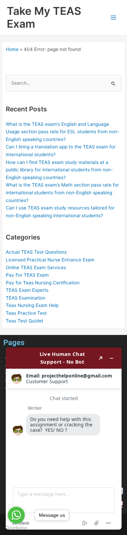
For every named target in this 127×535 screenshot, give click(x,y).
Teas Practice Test (26, 313)
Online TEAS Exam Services (36, 267)
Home (12, 49)
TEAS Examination (25, 298)
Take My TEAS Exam (44, 17)
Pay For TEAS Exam (27, 275)
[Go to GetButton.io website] (16, 528)
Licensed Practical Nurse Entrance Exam (50, 259)
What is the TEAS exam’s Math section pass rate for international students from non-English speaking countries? (62, 192)
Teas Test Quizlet (24, 320)
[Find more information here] (63, 438)
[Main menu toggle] (114, 18)
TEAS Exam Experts (27, 290)
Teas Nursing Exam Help (32, 305)
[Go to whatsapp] (16, 515)
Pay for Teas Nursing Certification (43, 282)
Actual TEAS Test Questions (36, 252)
